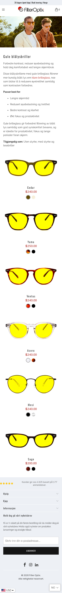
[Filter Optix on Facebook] (24, 565)
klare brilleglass (41, 77)
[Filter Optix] (31, 9)
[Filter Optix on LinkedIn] (36, 565)
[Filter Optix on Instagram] (30, 565)
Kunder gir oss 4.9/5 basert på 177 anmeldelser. (39, 483)
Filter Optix (34, 575)
